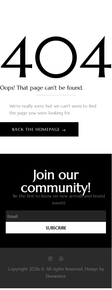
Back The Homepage (37, 129)
